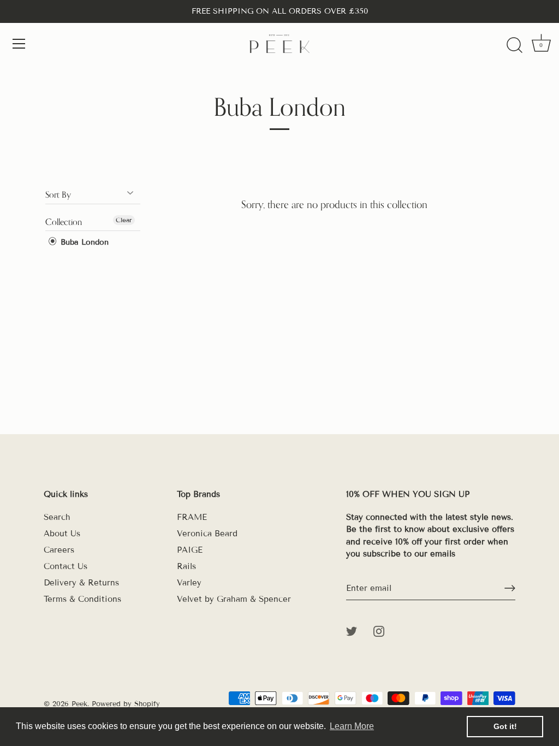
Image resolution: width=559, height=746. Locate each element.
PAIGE (190, 550)
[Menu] (19, 44)
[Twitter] (351, 631)
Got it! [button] (505, 726)
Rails (186, 566)
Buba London (83, 242)
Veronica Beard (207, 533)
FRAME (192, 517)
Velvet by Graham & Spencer (234, 599)
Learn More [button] (352, 726)
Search (57, 517)
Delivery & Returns (81, 583)
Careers (59, 550)
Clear (124, 220)
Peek (79, 704)
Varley (189, 583)
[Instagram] (378, 631)
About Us (62, 533)
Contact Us (65, 566)
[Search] (514, 45)
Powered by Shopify (126, 704)
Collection (63, 221)
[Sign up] (509, 588)
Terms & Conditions (82, 599)
